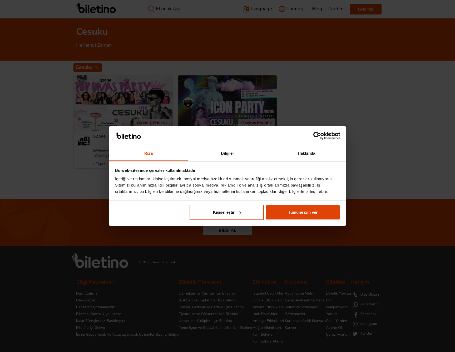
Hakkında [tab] (306, 153)
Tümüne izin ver (303, 212)
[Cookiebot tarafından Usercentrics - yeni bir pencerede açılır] (317, 136)
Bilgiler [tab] (227, 153)
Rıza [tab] (148, 153)
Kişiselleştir (224, 212)
